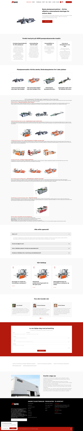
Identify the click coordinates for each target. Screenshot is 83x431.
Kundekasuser (31, 407)
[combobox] (15, 341)
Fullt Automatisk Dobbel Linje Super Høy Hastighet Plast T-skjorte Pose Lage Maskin (18, 88)
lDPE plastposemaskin (16, 365)
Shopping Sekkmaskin (15, 159)
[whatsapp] (71, 429)
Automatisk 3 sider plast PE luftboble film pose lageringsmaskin (64, 88)
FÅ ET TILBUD (47, 21)
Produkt (30, 405)
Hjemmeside (30, 403)
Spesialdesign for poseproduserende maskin (19, 197)
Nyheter (30, 412)
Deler (46, 408)
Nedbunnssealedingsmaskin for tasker (18, 121)
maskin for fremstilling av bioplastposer (61, 363)
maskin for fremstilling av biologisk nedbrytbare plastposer (23, 363)
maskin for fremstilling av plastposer (44, 363)
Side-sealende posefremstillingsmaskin (18, 178)
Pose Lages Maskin (49, 405)
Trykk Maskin (47, 407)
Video (29, 410)
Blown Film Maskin (49, 403)
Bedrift (29, 408)
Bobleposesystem (14, 102)
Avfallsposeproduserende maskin (17, 140)
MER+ (46, 410)
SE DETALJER (18, 79)
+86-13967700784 (58, 410)
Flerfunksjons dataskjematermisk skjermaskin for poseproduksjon (49, 88)
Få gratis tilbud (41, 350)
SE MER (34, 287)
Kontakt (30, 415)
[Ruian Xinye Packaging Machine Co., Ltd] (14, 2)
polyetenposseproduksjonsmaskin (30, 365)
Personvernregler (32, 417)
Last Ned (30, 413)
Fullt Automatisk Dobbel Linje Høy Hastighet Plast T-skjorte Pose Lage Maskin (34, 88)
